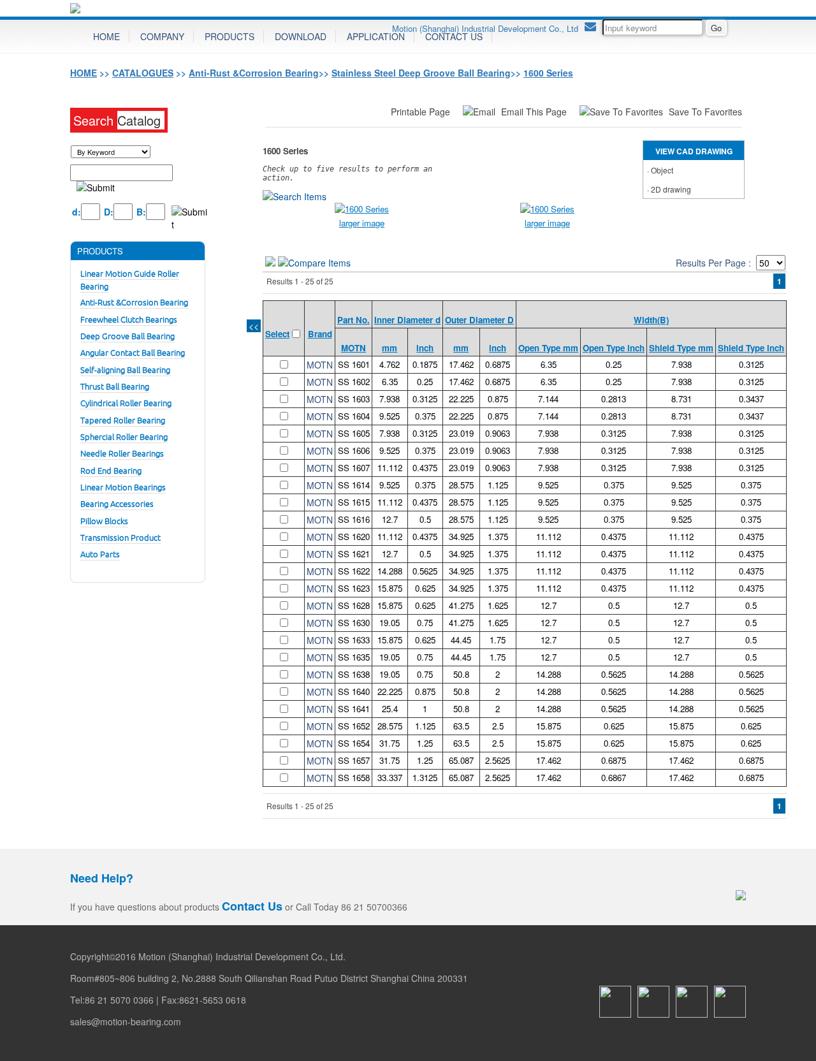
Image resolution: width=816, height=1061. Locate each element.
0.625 (425, 588)
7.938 (681, 364)
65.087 (461, 760)
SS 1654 (354, 743)
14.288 (389, 571)
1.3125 (424, 778)
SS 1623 (354, 588)
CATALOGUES (142, 72)
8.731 (681, 399)
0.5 (425, 519)
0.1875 (424, 364)
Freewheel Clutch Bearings (128, 319)
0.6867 (613, 778)
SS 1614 (354, 485)
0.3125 (751, 364)
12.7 (390, 519)
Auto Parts (100, 554)
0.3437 (751, 399)
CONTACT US (454, 36)
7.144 (548, 399)
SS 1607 (354, 468)
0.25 (614, 364)
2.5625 (497, 760)
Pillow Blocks (104, 521)
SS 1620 (354, 536)
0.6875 (497, 364)
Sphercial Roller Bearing (124, 436)
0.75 (425, 623)
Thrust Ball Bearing (114, 386)
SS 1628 (354, 605)
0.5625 (424, 571)
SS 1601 (354, 364)
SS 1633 (354, 640)
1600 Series (548, 72)
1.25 (425, 743)
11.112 (389, 468)
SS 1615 (354, 502)
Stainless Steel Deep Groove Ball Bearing (421, 72)
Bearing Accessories (117, 503)
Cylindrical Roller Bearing (125, 403)
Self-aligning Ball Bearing (125, 369)
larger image (361, 223)
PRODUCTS (229, 36)
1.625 (498, 605)
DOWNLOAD (300, 36)
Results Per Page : (713, 262)
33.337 (389, 778)
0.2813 (613, 399)
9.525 (389, 416)
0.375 (425, 416)
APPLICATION (376, 36)
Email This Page (535, 111)
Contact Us (252, 906)
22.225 (461, 399)
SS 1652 (354, 726)
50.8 (461, 674)
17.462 (461, 364)
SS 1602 (354, 382)
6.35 (549, 364)
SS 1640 (354, 691)
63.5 (461, 726)
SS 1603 (354, 399)
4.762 (389, 364)
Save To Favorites (705, 111)
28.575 (461, 485)
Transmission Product (120, 537)
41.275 (461, 605)
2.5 (498, 726)
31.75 (389, 743)
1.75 (498, 640)
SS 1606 (354, 450)
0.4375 (424, 468)
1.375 (498, 536)
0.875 (498, 399)
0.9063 (497, 433)
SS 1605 (354, 433)
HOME (106, 36)
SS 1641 (354, 709)
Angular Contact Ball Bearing (132, 352)
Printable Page (422, 111)
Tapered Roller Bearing (122, 420)
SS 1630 (354, 623)
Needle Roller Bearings (122, 453)
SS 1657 (354, 760)
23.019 (461, 433)
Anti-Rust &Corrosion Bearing (254, 72)
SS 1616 (354, 519)
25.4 (390, 709)
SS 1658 (354, 778)
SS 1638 (354, 674)
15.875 (389, 588)
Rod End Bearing (111, 470)
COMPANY (162, 36)
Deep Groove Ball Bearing (127, 336)
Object (662, 170)
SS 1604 (354, 416)
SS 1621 (354, 554)
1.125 (498, 485)
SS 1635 (354, 657)
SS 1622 (354, 571)
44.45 (461, 640)
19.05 (389, 623)
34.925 (461, 536)
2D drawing (671, 189)
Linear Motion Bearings (123, 487)
